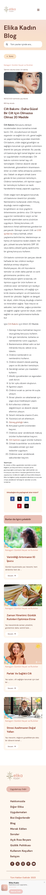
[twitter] (18, 864)
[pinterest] (28, 864)
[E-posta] (26, 506)
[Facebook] (12, 499)
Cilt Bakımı (13, 324)
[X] (19, 499)
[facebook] (12, 864)
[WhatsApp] (33, 499)
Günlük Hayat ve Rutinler (22, 65)
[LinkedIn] (27, 499)
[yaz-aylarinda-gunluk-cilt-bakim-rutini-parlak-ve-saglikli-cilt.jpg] (23, 643)
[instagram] (23, 864)
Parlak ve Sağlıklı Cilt (19, 673)
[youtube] (34, 864)
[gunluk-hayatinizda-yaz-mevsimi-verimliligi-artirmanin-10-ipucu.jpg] (23, 527)
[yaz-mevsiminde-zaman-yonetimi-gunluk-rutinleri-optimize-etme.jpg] (23, 585)
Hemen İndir (16, 891)
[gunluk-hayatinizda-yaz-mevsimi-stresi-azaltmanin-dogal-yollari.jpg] (23, 698)
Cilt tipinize (14, 440)
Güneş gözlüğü (16, 422)
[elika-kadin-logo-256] (14, 772)
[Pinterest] (19, 506)
